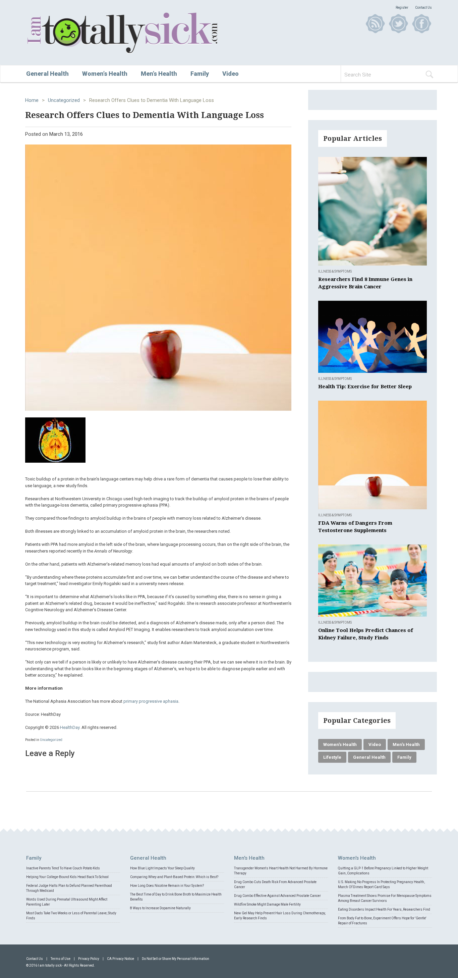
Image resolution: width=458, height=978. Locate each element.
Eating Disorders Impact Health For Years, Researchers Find (384, 909)
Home (32, 100)
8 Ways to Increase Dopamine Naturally (160, 908)
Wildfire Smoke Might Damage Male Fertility (267, 904)
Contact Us (423, 7)
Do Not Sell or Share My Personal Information (175, 959)
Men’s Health (159, 73)
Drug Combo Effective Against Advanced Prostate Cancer (277, 896)
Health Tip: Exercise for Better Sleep (365, 387)
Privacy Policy (88, 959)
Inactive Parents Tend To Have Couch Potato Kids (63, 868)
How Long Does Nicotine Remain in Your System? (167, 885)
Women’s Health (104, 73)
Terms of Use (60, 959)
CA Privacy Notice (120, 959)
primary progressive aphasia (150, 701)
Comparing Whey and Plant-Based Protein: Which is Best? (174, 877)
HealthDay (69, 727)
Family (199, 73)
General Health (47, 73)
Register (402, 7)
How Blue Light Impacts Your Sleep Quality (162, 868)
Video (230, 73)
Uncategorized (64, 100)
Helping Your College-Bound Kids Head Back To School (67, 877)
